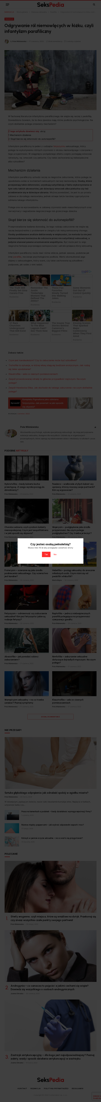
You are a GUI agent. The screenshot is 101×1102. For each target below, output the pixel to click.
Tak (46, 554)
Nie (55, 554)
